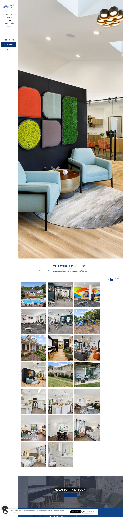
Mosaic (118, 279)
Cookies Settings (87, 511)
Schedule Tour (9, 36)
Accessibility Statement (8, 30)
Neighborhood (9, 23)
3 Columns (111, 279)
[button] (9, 40)
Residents (9, 27)
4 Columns (115, 279)
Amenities (9, 17)
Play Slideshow (108, 279)
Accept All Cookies (76, 511)
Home (9, 11)
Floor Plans (9, 14)
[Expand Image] (33, 321)
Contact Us (9, 33)
